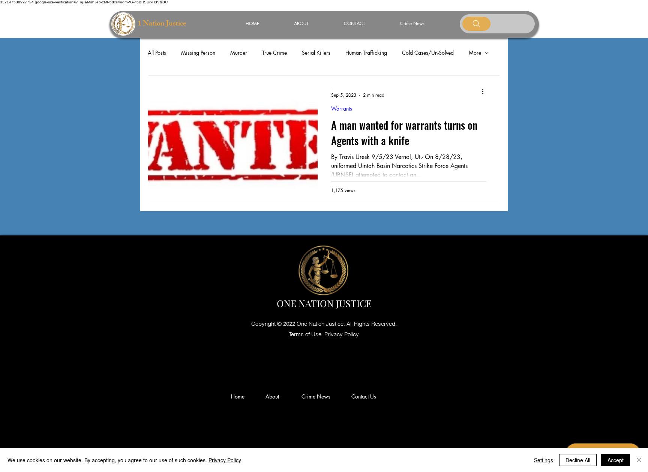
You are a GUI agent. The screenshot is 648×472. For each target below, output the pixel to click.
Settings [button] (543, 460)
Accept (616, 460)
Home (239, 396)
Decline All (578, 460)
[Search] (476, 24)
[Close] (639, 460)
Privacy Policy (224, 460)
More (475, 52)
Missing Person (198, 52)
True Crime (274, 52)
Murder (238, 52)
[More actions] (485, 91)
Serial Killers (316, 52)
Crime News (317, 396)
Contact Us (363, 396)
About (275, 396)
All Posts (157, 52)
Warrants (341, 108)
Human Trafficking (366, 52)
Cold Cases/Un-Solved (428, 52)
